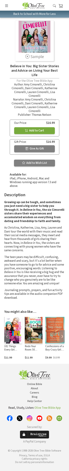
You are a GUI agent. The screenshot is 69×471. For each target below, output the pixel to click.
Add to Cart (36, 130)
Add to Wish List (36, 163)
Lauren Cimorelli (38, 92)
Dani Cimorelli (34, 88)
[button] (54, 6)
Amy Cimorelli (33, 84)
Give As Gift (36, 149)
